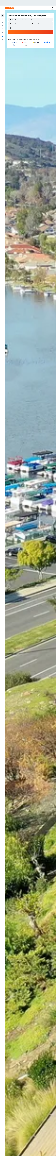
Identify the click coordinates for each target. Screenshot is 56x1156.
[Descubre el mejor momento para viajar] (2, 28)
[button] (2, 7)
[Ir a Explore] (2, 22)
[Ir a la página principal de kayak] (9, 8)
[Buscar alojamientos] (2, 15)
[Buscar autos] (2, 18)
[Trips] (2, 32)
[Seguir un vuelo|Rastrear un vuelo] (2, 25)
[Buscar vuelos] (2, 12)
